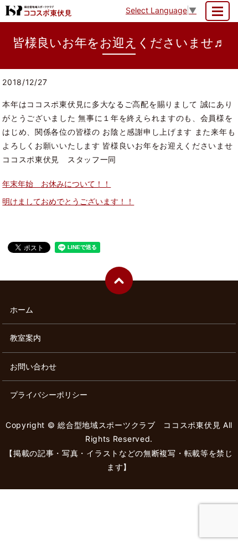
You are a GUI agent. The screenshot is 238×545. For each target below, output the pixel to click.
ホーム (21, 309)
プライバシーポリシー (48, 394)
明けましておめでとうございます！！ (68, 201)
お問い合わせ (33, 366)
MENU (217, 11)
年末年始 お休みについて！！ (56, 183)
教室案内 (25, 337)
